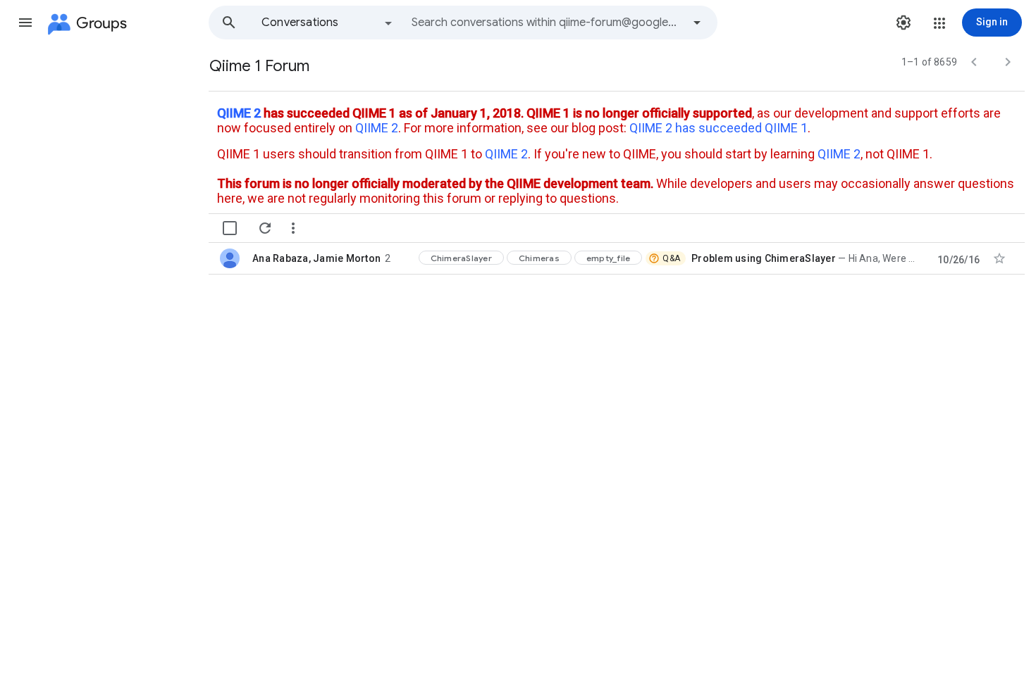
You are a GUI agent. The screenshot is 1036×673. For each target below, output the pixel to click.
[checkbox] (230, 228)
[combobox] (547, 22)
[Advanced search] (697, 22)
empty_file (608, 258)
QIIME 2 (239, 113)
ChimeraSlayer (461, 258)
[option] (327, 22)
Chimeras (539, 258)
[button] (25, 22)
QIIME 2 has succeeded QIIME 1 (718, 127)
